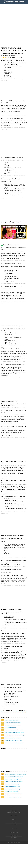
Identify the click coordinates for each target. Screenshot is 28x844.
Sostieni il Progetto (14, 835)
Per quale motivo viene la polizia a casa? (13, 730)
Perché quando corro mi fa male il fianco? (13, 781)
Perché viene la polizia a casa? (11, 720)
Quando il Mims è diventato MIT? (12, 791)
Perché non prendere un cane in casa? (13, 738)
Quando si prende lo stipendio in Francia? (14, 776)
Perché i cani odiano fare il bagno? (12, 786)
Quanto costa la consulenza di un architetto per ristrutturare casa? (15, 735)
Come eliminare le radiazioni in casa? (13, 722)
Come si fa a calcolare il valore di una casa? (14, 743)
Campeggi (14, 822)
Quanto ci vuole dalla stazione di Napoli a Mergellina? (13, 794)
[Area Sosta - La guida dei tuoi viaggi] (14, 2)
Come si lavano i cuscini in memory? (12, 789)
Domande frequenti (14, 832)
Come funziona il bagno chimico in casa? (13, 740)
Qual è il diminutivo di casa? (11, 727)
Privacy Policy (14, 837)
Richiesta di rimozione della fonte (8, 78)
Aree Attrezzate (14, 824)
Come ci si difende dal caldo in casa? (13, 725)
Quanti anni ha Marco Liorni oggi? (12, 784)
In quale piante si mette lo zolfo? (8, 712)
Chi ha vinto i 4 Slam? (22, 712)
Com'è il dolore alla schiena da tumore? (13, 797)
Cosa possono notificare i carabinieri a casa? (14, 732)
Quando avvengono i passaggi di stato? (13, 779)
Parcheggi (14, 819)
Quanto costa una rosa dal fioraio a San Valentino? (15, 774)
